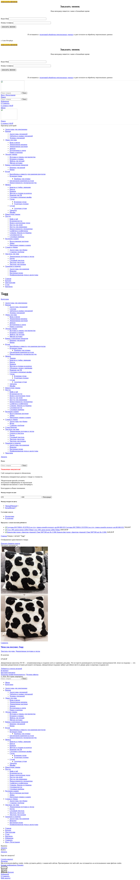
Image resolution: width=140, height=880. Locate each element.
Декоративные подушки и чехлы (22, 256)
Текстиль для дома (8, 651)
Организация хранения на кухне (22, 181)
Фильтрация (47, 497)
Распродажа (9, 516)
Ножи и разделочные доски (20, 223)
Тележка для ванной (17, 138)
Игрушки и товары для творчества (22, 157)
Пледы (12, 258)
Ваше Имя (5, 19)
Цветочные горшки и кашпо (20, 245)
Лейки (12, 243)
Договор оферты (32, 674)
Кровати (13, 191)
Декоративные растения (19, 146)
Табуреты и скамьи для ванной (21, 136)
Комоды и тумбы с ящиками (20, 187)
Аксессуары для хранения (19, 269)
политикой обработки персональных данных (56, 34)
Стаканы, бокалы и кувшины (21, 233)
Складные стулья (20, 208)
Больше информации (9, 865)
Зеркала (12, 148)
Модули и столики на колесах (21, 193)
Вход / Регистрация (12, 842)
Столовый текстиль (17, 260)
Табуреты (13, 210)
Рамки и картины (16, 152)
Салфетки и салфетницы (19, 231)
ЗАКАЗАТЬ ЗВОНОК (9, 2)
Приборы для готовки (22, 179)
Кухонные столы (20, 202)
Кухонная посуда (16, 221)
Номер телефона (7, 23)
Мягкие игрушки (16, 163)
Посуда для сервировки (18, 227)
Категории (5, 299)
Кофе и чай (14, 219)
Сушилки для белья (17, 252)
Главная (4, 536)
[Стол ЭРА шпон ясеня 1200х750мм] (19, 530)
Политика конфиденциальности (13, 674)
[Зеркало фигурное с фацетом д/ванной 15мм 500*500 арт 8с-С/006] (31, 532)
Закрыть (4, 457)
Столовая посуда (16, 235)
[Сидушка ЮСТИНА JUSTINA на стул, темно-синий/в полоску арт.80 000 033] (35, 527)
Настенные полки (16, 273)
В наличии (9, 518)
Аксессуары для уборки (18, 250)
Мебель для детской (17, 161)
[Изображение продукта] (24, 641)
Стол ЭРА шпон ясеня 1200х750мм (47, 530)
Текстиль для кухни (17, 262)
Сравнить (8, 840)
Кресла (12, 189)
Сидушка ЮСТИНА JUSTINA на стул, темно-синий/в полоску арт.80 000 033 (95, 527)
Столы (12, 199)
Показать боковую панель (10, 543)
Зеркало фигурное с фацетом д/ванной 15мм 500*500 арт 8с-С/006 (82, 532)
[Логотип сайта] (12, 91)
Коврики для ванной (17, 167)
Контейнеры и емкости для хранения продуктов (28, 174)
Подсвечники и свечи (18, 150)
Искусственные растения (19, 241)
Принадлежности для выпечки (21, 229)
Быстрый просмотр (8, 672)
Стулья (12, 206)
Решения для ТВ (16, 195)
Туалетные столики (21, 204)
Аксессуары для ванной (18, 134)
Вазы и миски (15, 142)
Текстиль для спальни (18, 264)
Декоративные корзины (18, 144)
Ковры (12, 169)
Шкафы (12, 212)
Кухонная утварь (16, 176)
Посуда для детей (16, 225)
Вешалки (13, 271)
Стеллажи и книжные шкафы (21, 197)
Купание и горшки (17, 159)
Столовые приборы (17, 237)
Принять (20, 865)
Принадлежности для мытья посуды (23, 183)
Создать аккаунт (7, 859)
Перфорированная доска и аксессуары (24, 275)
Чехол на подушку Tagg (12, 647)
